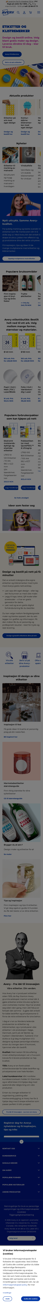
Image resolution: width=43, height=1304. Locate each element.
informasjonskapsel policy (15, 1285)
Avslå (7, 1299)
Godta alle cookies (31, 1299)
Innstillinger (7, 1293)
